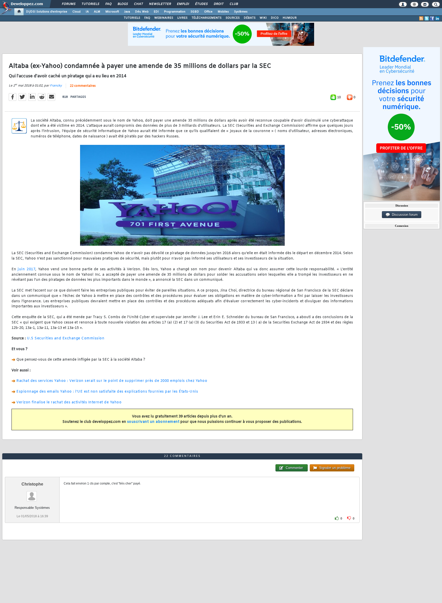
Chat (138, 4)
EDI (156, 12)
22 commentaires (83, 86)
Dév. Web (142, 12)
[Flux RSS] (421, 18)
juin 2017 (26, 269)
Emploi (182, 4)
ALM (97, 12)
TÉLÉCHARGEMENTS (207, 18)
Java (127, 12)
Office (208, 12)
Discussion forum (404, 215)
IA (87, 12)
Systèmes (241, 12)
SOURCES (233, 18)
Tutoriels (90, 4)
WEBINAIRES (163, 18)
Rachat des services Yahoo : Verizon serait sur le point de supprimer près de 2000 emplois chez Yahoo (111, 381)
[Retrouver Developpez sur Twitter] (427, 18)
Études (201, 4)
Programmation (174, 12)
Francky (56, 86)
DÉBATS (250, 18)
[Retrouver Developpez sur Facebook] (432, 18)
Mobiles (223, 12)
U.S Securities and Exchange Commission (65, 338)
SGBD (195, 12)
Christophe (32, 484)
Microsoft (112, 12)
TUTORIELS (132, 18)
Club (233, 4)
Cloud (76, 12)
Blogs (122, 4)
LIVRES (182, 18)
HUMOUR (290, 18)
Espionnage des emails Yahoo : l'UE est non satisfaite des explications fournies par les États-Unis (107, 391)
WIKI (263, 18)
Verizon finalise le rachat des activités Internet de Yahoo (68, 402)
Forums (68, 4)
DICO (275, 18)
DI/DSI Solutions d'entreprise (46, 12)
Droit (218, 4)
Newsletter (159, 4)
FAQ (108, 4)
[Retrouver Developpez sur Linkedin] (437, 18)
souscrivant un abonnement (153, 421)
